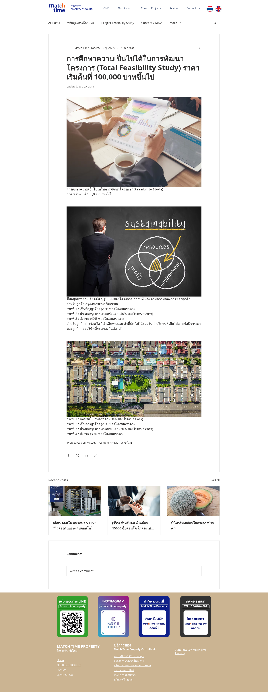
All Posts (54, 23)
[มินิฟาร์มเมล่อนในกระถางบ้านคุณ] (193, 501)
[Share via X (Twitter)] (77, 455)
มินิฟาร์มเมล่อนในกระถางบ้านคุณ (192, 526)
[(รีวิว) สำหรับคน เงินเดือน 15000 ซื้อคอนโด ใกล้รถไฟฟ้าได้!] (134, 501)
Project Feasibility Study (117, 23)
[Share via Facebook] (68, 455)
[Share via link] (95, 455)
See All (215, 479)
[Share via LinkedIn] (86, 455)
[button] (215, 22)
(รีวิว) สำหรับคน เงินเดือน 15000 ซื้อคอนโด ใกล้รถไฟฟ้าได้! (133, 526)
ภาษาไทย (126, 442)
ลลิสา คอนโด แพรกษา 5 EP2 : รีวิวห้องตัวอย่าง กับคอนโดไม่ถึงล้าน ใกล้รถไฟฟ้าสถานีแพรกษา (74, 526)
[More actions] (199, 48)
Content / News (151, 23)
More (173, 23)
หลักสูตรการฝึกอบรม (80, 23)
